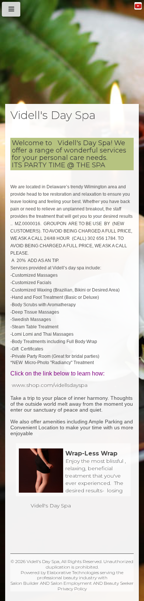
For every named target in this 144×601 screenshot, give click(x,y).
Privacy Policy (72, 588)
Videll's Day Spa (51, 505)
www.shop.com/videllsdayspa (50, 385)
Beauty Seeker (119, 583)
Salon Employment (71, 583)
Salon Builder (24, 583)
